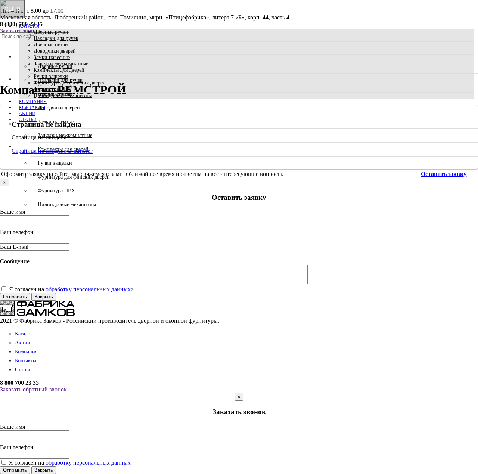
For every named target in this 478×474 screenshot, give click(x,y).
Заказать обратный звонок (33, 389)
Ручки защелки (51, 76)
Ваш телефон (17, 232)
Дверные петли (51, 44)
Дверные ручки (51, 32)
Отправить (15, 297)
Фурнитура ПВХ (52, 89)
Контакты (32, 107)
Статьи (28, 119)
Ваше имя (12, 211)
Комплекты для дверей (59, 70)
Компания (33, 101)
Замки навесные (52, 57)
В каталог (80, 151)
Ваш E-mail (14, 247)
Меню (12, 9)
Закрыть (43, 297)
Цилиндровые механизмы (63, 95)
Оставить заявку (443, 174)
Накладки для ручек (56, 38)
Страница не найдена (40, 151)
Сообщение (15, 261)
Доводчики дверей (55, 51)
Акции (27, 113)
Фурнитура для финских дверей (70, 83)
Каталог (30, 26)
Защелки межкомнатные (61, 63)
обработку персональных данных (88, 289)
